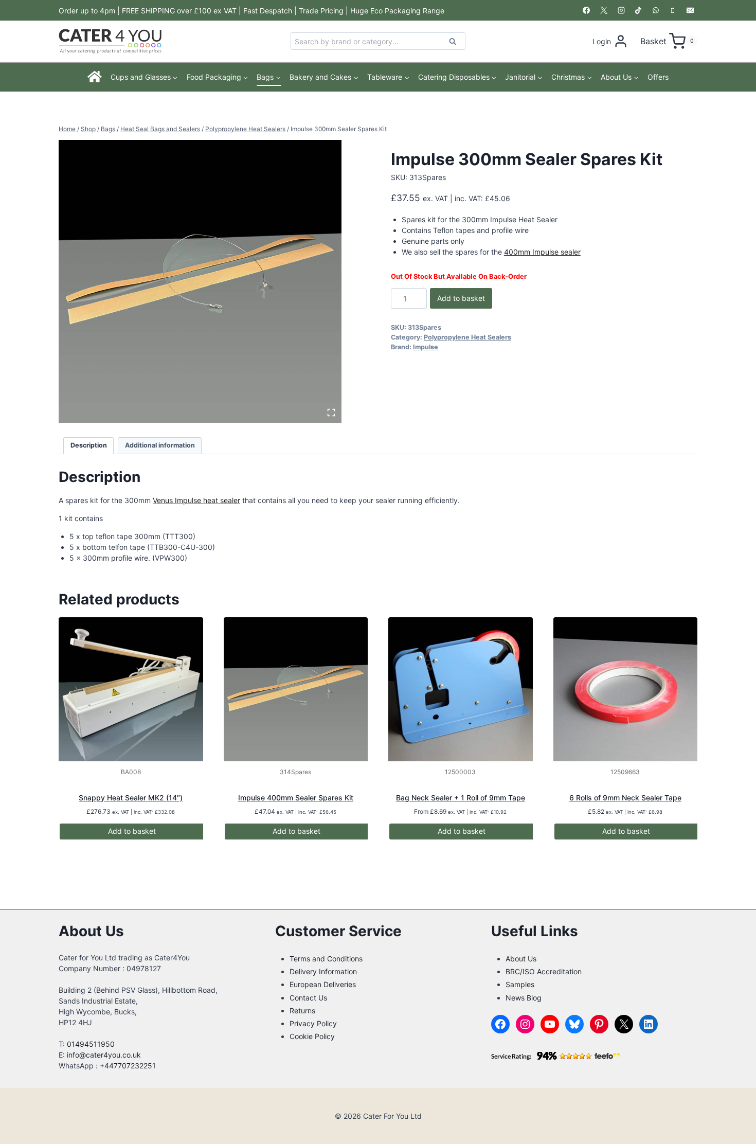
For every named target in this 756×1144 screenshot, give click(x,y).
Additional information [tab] (160, 445)
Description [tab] (88, 445)
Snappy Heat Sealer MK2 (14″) (131, 797)
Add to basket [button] (132, 831)
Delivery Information (323, 971)
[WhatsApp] (656, 10)
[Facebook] (586, 10)
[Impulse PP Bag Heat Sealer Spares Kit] (200, 281)
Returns (302, 1010)
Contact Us (308, 997)
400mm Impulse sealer (542, 251)
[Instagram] (621, 10)
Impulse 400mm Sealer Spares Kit (295, 797)
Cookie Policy (312, 1036)
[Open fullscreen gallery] (331, 412)
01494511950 (91, 1044)
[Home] (94, 77)
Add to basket (461, 298)
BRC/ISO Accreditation (544, 971)
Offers (658, 77)
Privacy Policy (313, 1023)
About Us (521, 958)
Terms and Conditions (326, 958)
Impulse (425, 347)
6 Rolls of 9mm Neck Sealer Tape (625, 797)
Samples (520, 984)
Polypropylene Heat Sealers (467, 337)
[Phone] (672, 10)
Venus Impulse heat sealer (196, 500)
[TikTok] (638, 10)
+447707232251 (128, 1065)
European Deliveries (323, 984)
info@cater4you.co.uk (104, 1054)
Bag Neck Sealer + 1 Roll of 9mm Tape (460, 797)
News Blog (524, 997)
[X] (604, 10)
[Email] (690, 10)
